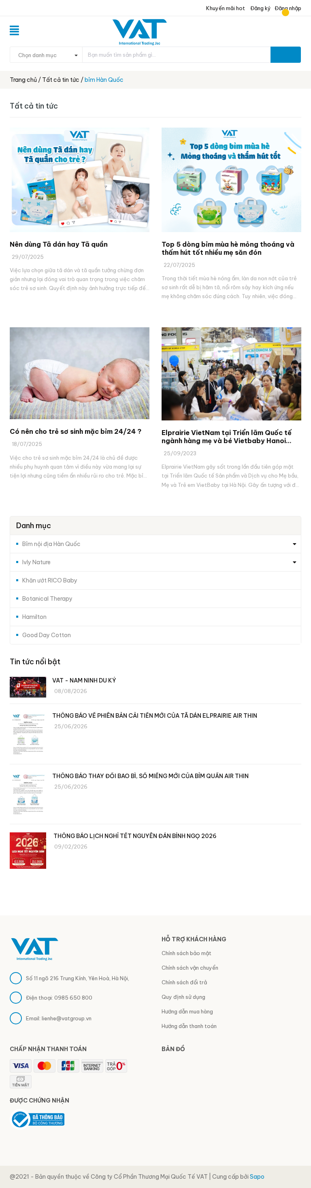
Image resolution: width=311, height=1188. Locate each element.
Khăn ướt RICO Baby (49, 580)
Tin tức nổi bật (35, 661)
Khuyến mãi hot (225, 8)
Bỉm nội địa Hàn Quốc (51, 544)
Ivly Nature (36, 562)
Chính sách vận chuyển (190, 967)
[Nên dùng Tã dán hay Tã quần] (79, 180)
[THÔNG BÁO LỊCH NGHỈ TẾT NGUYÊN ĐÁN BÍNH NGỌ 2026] (28, 850)
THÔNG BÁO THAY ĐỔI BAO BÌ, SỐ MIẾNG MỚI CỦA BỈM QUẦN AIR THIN (150, 776)
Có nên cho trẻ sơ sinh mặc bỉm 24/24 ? (75, 431)
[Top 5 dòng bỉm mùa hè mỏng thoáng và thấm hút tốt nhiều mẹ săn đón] (231, 180)
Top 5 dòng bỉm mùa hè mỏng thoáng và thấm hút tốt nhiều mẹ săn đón (228, 248)
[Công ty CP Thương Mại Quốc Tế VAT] (34, 948)
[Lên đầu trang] (295, 1162)
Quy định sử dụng (183, 997)
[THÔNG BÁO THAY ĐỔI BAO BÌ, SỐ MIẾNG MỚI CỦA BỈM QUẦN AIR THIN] (28, 795)
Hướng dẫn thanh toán (189, 1026)
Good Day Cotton (46, 635)
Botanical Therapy (47, 598)
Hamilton (34, 617)
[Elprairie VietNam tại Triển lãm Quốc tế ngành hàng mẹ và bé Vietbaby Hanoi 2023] (231, 373)
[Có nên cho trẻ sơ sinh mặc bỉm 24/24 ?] (79, 373)
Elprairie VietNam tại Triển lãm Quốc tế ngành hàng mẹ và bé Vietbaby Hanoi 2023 (227, 437)
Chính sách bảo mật (186, 953)
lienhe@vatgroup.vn (67, 1018)
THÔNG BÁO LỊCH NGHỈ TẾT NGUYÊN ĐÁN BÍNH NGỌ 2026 (135, 836)
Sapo (257, 1176)
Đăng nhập (288, 8)
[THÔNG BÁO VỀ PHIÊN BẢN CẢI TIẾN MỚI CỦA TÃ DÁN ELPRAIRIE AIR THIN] (28, 735)
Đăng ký (260, 8)
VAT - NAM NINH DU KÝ (84, 680)
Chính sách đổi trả (184, 982)
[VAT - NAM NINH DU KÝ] (28, 687)
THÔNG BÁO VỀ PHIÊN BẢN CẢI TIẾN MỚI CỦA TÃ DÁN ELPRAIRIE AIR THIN (154, 715)
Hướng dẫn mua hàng (187, 1011)
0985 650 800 (73, 997)
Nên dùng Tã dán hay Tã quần (59, 244)
